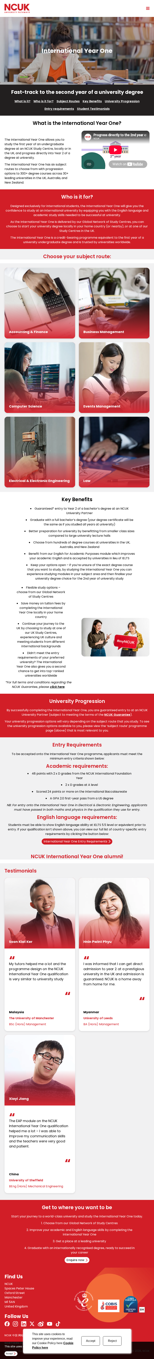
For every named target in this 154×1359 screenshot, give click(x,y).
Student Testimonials (93, 109)
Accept (90, 1340)
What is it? (22, 101)
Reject (112, 1340)
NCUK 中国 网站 (14, 1335)
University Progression (122, 101)
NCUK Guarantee (117, 715)
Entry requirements (59, 109)
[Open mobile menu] (146, 8)
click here (57, 687)
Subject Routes (68, 101)
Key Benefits (92, 101)
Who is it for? (43, 101)
